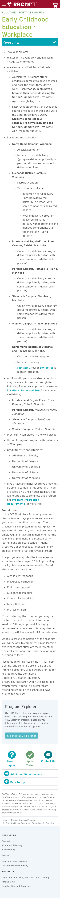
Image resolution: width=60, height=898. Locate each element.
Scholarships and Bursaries (16, 885)
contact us (46, 367)
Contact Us (8, 841)
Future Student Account (14, 861)
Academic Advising (12, 845)
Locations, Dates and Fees (24, 390)
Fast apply (23, 367)
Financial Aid (9, 881)
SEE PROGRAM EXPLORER (21, 735)
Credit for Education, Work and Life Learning (25, 877)
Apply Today (30, 763)
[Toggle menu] (20, 4)
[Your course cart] (55, 4)
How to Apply (11, 763)
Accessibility (8, 849)
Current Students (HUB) (15, 865)
